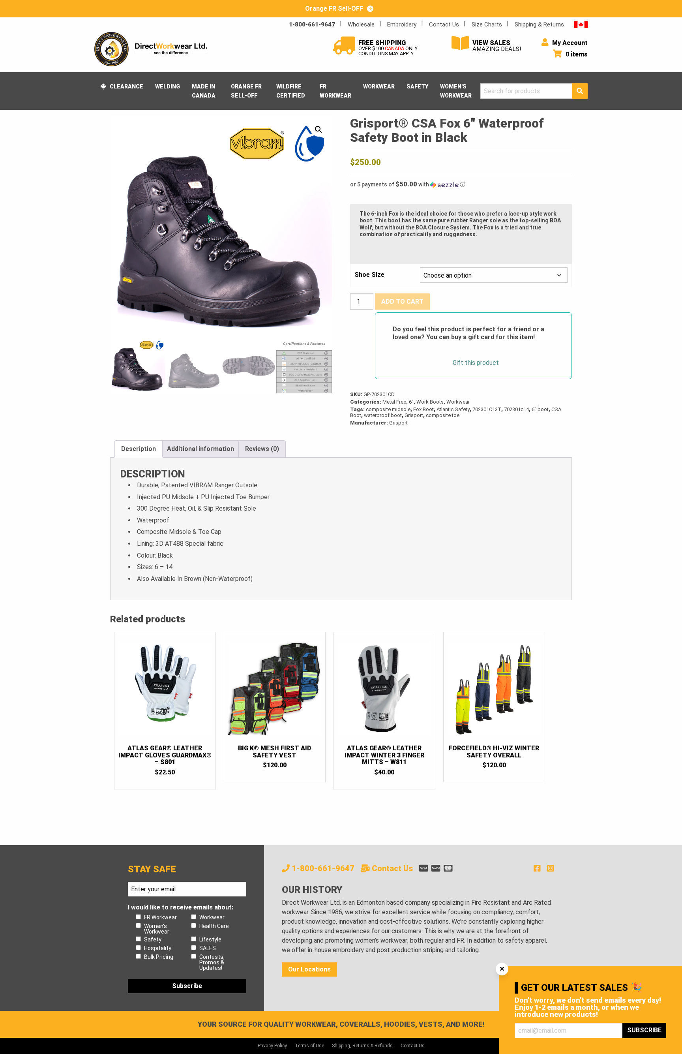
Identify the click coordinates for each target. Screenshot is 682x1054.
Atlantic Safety (453, 409)
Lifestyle (210, 939)
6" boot (540, 409)
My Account (569, 43)
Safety (417, 86)
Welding (167, 86)
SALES (207, 948)
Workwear (379, 86)
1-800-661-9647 (312, 24)
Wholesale (361, 24)
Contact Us (444, 24)
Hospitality (157, 948)
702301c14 (516, 409)
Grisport (414, 415)
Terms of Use (309, 1045)
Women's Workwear (456, 90)
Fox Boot (423, 409)
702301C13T (486, 409)
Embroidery (401, 24)
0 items (576, 54)
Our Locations (309, 969)
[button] (318, 129)
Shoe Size (369, 274)
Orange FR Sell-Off (246, 90)
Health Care (214, 926)
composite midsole (388, 409)
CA (581, 24)
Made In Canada (203, 90)
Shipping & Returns (539, 24)
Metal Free (394, 402)
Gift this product (476, 363)
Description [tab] (138, 449)
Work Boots (430, 402)
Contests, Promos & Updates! (212, 962)
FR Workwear (335, 90)
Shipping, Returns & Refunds (362, 1045)
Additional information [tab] (200, 449)
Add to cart (402, 301)
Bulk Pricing (158, 957)
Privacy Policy (272, 1045)
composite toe (442, 415)
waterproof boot (383, 415)
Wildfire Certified (290, 90)
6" (411, 402)
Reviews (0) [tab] (262, 449)
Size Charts (487, 24)
